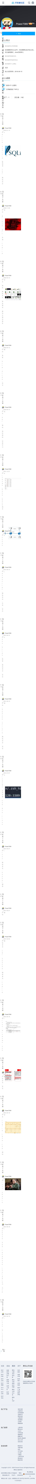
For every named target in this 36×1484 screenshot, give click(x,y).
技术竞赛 (7, 1393)
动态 (3, 34)
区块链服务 (21, 1412)
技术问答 (2, 1375)
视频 (3, 57)
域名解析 (20, 1419)
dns (2, 810)
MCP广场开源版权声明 (19, 1391)
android (2, 152)
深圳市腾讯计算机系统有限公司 (6, 1474)
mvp (2, 1290)
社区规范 (19, 1371)
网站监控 (20, 1458)
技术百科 (2, 1392)
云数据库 (20, 1418)
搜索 (1, 33)
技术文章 (2, 1371)
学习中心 (2, 1388)
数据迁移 (20, 1460)
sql (2, 172)
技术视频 (2, 1384)
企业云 (19, 1431)
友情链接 (19, 1384)
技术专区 (2, 1397)
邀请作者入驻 (7, 1381)
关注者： (19, 97)
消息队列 (20, 1414)
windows (2, 1036)
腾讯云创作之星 (13, 1392)
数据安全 (20, 1446)
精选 (3, 91)
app (2, 1244)
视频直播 (20, 1423)
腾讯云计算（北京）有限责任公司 (10, 1478)
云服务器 (20, 1411)
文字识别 (20, 1451)
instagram (2, 1276)
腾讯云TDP (13, 1399)
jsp (2, 1146)
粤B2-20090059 (20, 1474)
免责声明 (19, 1375)
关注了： (5, 97)
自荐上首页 (7, 1387)
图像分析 (20, 1436)
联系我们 (19, 1379)
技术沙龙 (2, 1379)
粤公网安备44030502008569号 (30, 1474)
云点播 (19, 1453)
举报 (33, 23)
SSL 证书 (20, 1440)
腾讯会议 (20, 1429)
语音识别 (20, 1441)
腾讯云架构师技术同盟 (13, 1383)
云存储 (19, 1421)
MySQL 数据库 (22, 1438)
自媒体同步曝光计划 (7, 1373)
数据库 (2, 164)
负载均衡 (20, 1447)
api (2, 419)
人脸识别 (20, 1427)
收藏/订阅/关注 (3, 101)
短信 (19, 1449)
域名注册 (20, 1409)
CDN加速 (20, 1433)
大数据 (19, 1454)
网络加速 (20, 1416)
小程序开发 (21, 1456)
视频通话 (20, 1434)
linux (2, 820)
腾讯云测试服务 (2, 317)
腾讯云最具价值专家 (13, 1373)
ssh (2, 802)
